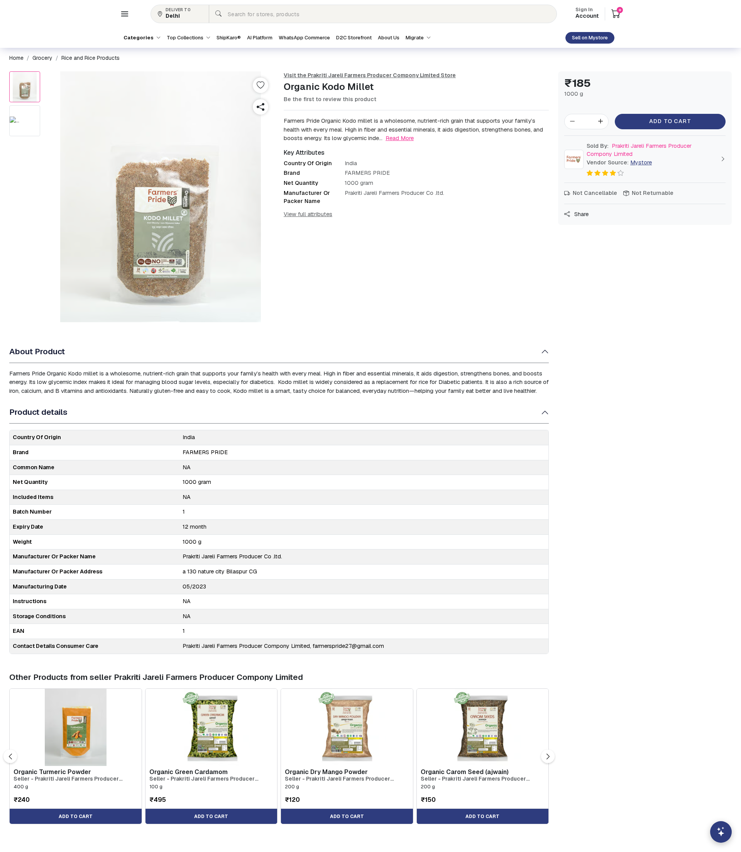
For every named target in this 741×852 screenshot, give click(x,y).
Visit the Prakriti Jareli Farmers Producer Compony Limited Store (370, 75)
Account (587, 13)
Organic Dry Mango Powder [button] (326, 772)
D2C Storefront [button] (354, 37)
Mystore (641, 162)
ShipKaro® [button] (229, 37)
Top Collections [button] (186, 37)
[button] (124, 14)
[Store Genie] (721, 832)
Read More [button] (400, 138)
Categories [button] (139, 37)
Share (581, 214)
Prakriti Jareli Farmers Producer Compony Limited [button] (639, 150)
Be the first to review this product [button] (330, 99)
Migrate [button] (415, 37)
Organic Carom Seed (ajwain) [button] (465, 772)
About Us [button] (388, 37)
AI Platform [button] (259, 37)
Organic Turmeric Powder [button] (52, 772)
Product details (38, 412)
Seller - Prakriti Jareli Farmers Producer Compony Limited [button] (66, 779)
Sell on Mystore (590, 37)
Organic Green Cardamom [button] (188, 772)
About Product (37, 351)
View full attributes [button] (308, 214)
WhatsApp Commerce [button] (304, 37)
